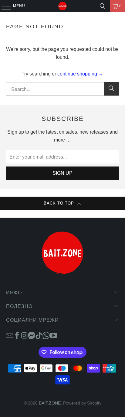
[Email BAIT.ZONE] (9, 335)
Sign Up (62, 173)
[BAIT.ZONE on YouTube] (53, 335)
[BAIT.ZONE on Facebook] (17, 335)
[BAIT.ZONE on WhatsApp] (46, 335)
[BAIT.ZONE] (62, 6)
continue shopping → (80, 73)
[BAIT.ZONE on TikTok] (38, 335)
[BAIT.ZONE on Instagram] (24, 335)
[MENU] (3, 6)
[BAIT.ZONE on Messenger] (31, 335)
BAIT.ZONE (50, 403)
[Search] (102, 6)
